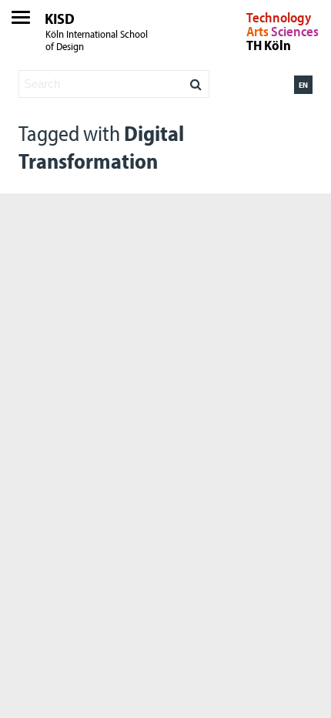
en (303, 84)
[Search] (196, 80)
